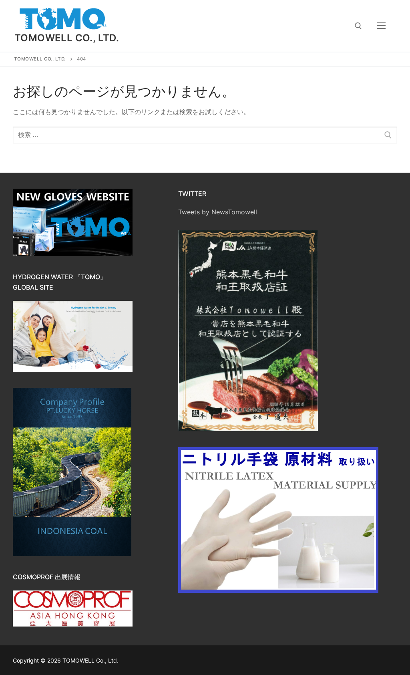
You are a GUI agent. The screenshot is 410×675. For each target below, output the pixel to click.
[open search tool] (358, 26)
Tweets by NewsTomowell (217, 212)
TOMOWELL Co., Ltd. (66, 38)
